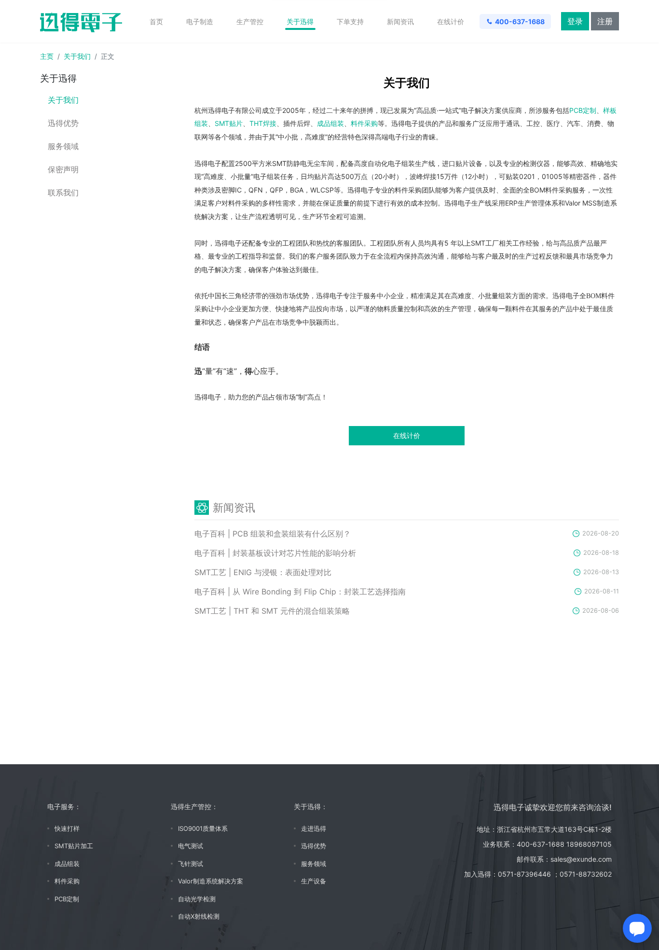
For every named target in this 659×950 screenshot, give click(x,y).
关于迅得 (300, 21)
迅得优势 (63, 123)
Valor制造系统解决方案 (210, 881)
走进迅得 (313, 828)
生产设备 (313, 881)
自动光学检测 (197, 899)
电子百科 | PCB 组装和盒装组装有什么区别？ (272, 533)
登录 (575, 21)
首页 (156, 21)
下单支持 (350, 21)
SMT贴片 (229, 123)
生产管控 (249, 21)
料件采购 (364, 123)
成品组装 (330, 123)
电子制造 (199, 21)
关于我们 (77, 56)
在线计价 (450, 21)
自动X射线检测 (199, 916)
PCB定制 (582, 110)
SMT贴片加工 (74, 846)
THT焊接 (262, 123)
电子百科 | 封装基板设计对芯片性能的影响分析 (275, 553)
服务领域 (63, 146)
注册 (605, 21)
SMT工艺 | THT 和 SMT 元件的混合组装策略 (272, 611)
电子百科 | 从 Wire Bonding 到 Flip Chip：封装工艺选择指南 (300, 591)
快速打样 (67, 828)
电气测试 (190, 846)
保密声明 (63, 169)
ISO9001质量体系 (203, 828)
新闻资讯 (400, 21)
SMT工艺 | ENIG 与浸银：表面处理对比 (262, 572)
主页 (47, 56)
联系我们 (63, 193)
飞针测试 (190, 863)
